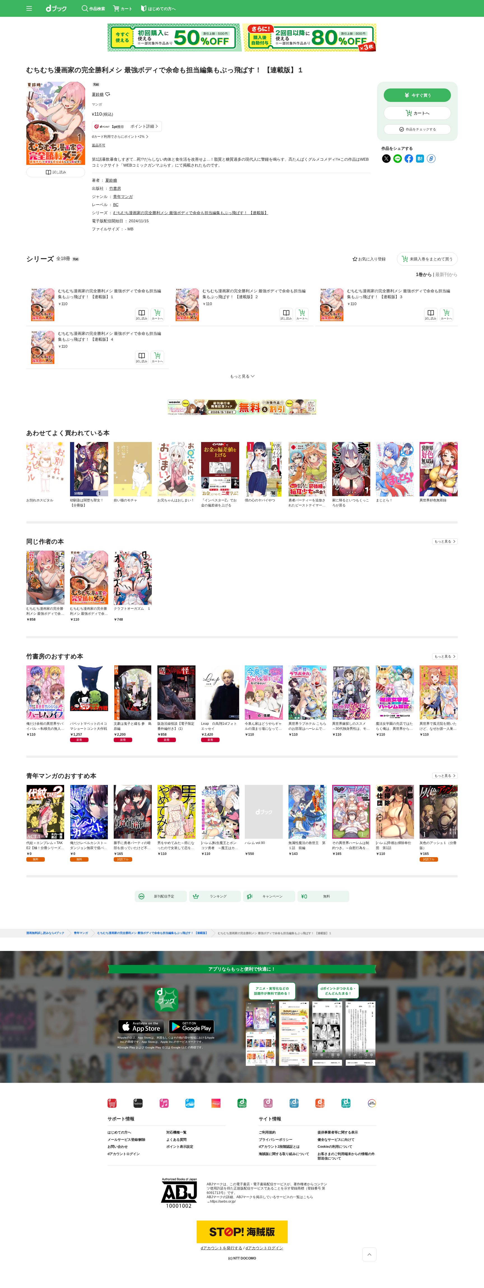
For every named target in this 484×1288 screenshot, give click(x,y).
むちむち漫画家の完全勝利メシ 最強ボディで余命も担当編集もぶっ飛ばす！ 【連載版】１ (109, 294)
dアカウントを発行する (221, 1248)
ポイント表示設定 (179, 1147)
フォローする (107, 94)
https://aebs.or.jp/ (223, 1201)
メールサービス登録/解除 (126, 1140)
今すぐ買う (421, 95)
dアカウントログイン (124, 1154)
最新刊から (446, 274)
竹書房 (115, 188)
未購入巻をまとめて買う (431, 259)
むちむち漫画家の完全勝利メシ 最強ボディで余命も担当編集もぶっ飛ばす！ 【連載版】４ (109, 336)
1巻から (424, 274)
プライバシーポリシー (275, 1140)
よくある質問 (176, 1140)
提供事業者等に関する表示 (338, 1132)
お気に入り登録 (372, 259)
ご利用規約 (267, 1132)
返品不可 (98, 145)
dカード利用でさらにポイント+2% (118, 137)
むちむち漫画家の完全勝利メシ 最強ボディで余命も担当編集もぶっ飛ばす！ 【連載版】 (190, 213)
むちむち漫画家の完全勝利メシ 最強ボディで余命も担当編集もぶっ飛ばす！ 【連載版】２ (254, 294)
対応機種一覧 (176, 1132)
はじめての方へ (119, 1132)
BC (115, 204)
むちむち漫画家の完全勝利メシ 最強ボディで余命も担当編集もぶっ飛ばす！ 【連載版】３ (398, 294)
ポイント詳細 (142, 126)
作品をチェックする (421, 129)
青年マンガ (123, 196)
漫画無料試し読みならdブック (45, 933)
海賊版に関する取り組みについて (284, 1154)
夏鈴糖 (98, 94)
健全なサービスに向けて (336, 1140)
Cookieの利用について (335, 1147)
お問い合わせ (118, 1147)
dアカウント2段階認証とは (279, 1147)
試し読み (59, 172)
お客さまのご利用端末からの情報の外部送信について (346, 1156)
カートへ (421, 113)
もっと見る (442, 541)
